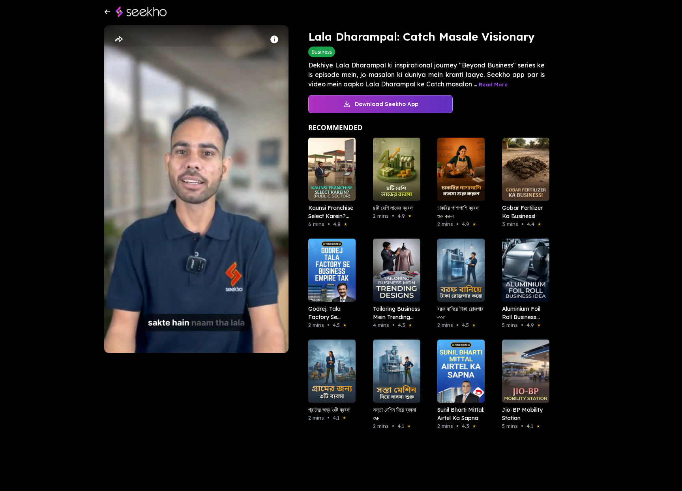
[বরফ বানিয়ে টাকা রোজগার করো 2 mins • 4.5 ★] (458, 270)
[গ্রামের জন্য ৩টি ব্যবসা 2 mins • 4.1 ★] (329, 371)
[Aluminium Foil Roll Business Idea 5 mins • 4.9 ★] (523, 270)
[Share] (118, 39)
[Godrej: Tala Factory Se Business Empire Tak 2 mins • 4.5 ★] (329, 270)
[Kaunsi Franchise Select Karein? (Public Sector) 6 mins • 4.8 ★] (329, 169)
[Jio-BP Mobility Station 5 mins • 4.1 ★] (523, 371)
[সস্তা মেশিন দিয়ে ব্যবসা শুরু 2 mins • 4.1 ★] (394, 371)
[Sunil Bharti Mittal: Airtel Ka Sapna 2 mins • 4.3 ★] (458, 371)
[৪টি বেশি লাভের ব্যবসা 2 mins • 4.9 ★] (394, 169)
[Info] (274, 39)
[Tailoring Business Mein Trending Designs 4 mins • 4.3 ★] (394, 270)
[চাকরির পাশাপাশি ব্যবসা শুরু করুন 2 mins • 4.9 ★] (458, 169)
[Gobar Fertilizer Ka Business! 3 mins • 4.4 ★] (523, 169)
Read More (493, 84)
